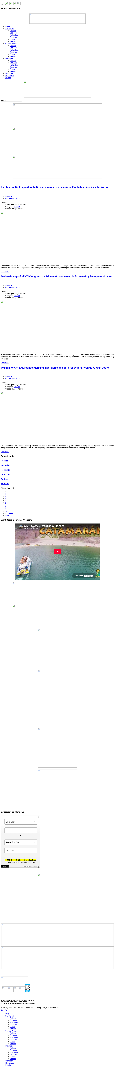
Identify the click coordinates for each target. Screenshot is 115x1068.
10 (6, 511)
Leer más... (5, 272)
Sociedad (5, 465)
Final (7, 515)
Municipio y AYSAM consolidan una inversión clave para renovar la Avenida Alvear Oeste (55, 367)
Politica (17, 207)
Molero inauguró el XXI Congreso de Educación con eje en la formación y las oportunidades (56, 276)
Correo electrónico (12, 198)
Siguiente (9, 513)
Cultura (4, 479)
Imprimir (8, 196)
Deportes (5, 474)
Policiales (5, 470)
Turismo (5, 483)
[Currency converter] (38, 817)
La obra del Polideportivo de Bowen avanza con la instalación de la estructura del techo (54, 187)
